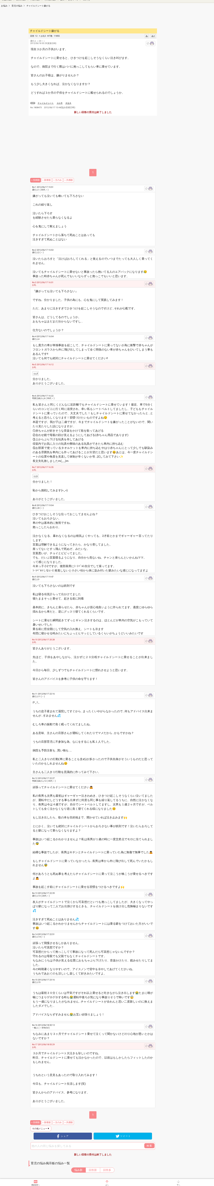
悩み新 (78, 1170)
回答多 (107, 1170)
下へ (178, 1185)
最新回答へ (35, 1185)
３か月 (60, 103)
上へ (107, 1185)
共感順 (69, 180)
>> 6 (36, 476)
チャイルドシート (46, 103)
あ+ (153, 36)
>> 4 (36, 373)
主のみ (58, 180)
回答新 (93, 1170)
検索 (149, 1145)
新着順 (47, 180)
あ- (147, 36)
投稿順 (36, 180)
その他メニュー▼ (40, 1128)
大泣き (68, 103)
